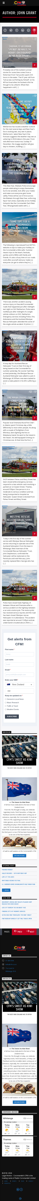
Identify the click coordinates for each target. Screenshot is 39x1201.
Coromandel (7, 214)
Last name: (9, 660)
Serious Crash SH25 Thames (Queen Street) (20, 460)
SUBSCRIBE (12, 716)
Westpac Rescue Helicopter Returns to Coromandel (19, 520)
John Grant (27, 13)
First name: (9, 649)
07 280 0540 (10, 961)
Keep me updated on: (13, 696)
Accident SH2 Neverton (20, 283)
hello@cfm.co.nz (11, 964)
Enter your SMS (11, 680)
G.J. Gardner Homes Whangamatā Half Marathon (18, 884)
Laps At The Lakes (8, 877)
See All (7, 890)
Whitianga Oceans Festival (11, 881)
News (5, 39)
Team (22, 1181)
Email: (7, 670)
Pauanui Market (7, 870)
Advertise (7, 1183)
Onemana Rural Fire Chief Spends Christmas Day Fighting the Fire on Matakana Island (20, 404)
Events (14, 1181)
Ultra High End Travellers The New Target (17, 915)
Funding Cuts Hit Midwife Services (13, 911)
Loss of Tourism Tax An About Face (14, 908)
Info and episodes (19, 856)
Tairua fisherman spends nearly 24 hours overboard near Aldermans (19, 51)
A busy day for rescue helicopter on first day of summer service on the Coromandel (19, 344)
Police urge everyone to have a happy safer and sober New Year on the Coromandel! (19, 167)
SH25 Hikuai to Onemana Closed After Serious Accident (19, 584)
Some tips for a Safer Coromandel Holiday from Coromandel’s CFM (19, 227)
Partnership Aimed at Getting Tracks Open (17, 919)
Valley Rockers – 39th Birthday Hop (14, 873)
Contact (30, 1181)
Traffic (11, 449)
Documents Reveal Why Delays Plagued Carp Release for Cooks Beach (17, 903)
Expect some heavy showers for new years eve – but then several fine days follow (19, 108)
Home (6, 1181)
